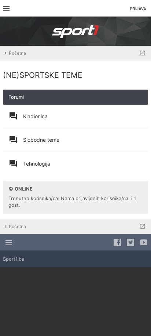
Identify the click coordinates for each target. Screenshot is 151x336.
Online (24, 189)
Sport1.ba (13, 259)
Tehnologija (36, 163)
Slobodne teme (41, 140)
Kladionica (35, 116)
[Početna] (75, 31)
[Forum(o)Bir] (142, 53)
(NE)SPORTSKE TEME (42, 75)
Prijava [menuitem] (138, 8)
